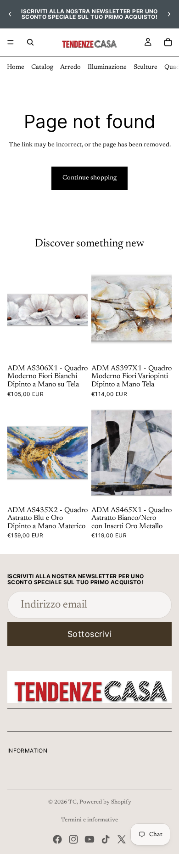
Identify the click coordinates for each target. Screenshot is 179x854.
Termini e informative (89, 820)
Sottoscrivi (89, 634)
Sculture (145, 67)
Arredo (70, 67)
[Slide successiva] (169, 14)
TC (72, 802)
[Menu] (10, 42)
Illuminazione (107, 67)
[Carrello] (168, 42)
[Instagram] (73, 839)
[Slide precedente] (10, 14)
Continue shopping (89, 178)
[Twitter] (121, 839)
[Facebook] (57, 839)
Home (15, 67)
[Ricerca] (30, 42)
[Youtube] (89, 839)
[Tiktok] (105, 839)
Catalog (42, 67)
